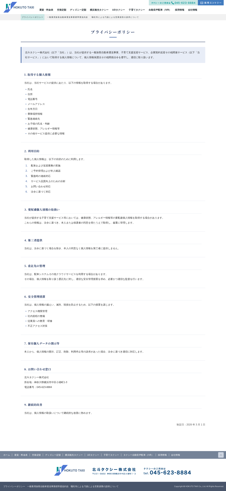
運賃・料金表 (21, 455)
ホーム (6, 455)
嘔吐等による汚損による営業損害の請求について (115, 17)
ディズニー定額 (53, 455)
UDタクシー (93, 455)
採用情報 (162, 455)
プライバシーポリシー (32, 17)
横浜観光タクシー (74, 455)
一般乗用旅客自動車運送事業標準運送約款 (67, 17)
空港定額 (36, 455)
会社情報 (175, 455)
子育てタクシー (111, 455)
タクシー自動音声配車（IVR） (138, 455)
